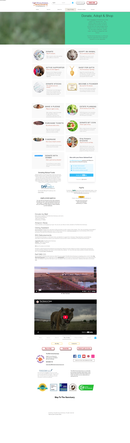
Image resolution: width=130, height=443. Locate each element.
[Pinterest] (88, 356)
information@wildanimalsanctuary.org (55, 364)
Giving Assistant (38, 229)
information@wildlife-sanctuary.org (81, 193)
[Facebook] (74, 356)
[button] (72, 2)
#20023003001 (61, 257)
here (36, 260)
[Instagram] (92, 356)
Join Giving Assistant (72, 230)
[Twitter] (79, 356)
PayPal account (74, 191)
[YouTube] (83, 356)
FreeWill (47, 372)
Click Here (41, 192)
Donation (93, 19)
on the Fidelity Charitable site (46, 251)
